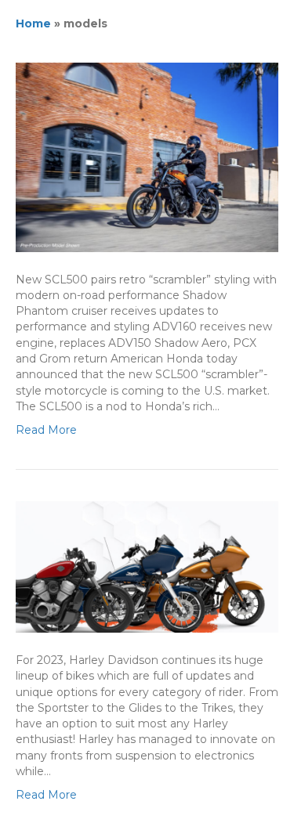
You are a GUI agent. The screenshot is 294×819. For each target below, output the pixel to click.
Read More (46, 430)
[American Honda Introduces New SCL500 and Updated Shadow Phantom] (147, 157)
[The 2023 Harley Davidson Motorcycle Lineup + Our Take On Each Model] (147, 566)
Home (33, 23)
